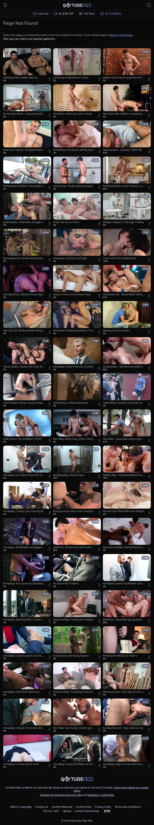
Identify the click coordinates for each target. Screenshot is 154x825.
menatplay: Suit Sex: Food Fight (70, 258)
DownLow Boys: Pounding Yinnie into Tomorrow (73, 692)
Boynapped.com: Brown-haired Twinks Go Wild (24, 258)
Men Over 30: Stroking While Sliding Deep (24, 330)
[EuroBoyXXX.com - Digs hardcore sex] (127, 716)
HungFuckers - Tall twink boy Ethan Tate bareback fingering (123, 366)
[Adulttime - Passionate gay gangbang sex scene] (127, 607)
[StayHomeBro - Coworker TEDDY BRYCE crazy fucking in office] (127, 137)
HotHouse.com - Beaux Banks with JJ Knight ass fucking (123, 294)
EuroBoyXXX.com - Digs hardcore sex (123, 728)
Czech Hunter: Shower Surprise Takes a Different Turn (23, 402)
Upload (67, 811)
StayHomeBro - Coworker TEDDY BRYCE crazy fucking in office (123, 150)
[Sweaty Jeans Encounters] (127, 318)
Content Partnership (87, 811)
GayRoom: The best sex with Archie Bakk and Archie (74, 547)
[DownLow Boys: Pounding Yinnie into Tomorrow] (77, 679)
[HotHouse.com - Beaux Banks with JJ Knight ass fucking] (127, 282)
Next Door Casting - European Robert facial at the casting (24, 150)
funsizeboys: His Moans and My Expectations (73, 150)
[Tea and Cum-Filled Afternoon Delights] (127, 499)
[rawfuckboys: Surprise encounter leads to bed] (127, 390)
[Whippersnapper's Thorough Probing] (127, 210)
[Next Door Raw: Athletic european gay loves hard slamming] (127, 101)
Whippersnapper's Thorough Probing (123, 222)
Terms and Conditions (128, 807)
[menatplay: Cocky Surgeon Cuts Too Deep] (27, 643)
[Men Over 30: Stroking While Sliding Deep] (27, 318)
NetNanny (93, 795)
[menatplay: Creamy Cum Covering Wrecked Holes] (27, 499)
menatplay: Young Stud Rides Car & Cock (73, 764)
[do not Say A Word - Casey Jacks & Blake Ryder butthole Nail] (27, 101)
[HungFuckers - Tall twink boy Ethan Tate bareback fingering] (127, 354)
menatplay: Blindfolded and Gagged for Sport (24, 547)
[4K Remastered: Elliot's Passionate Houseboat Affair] (27, 174)
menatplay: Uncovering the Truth (21, 764)
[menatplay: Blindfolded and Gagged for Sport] (27, 535)
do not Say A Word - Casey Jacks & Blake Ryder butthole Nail (24, 113)
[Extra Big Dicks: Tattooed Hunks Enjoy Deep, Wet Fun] (27, 282)
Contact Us (41, 807)
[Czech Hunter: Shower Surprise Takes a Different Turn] (27, 390)
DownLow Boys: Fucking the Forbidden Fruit (73, 619)
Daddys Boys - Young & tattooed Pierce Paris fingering (123, 475)
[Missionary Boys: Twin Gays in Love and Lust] (127, 679)
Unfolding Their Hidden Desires (20, 77)
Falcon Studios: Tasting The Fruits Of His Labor (24, 366)
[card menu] (49, 79)
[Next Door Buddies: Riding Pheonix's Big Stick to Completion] (127, 535)
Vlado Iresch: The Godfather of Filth (22, 439)
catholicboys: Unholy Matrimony (70, 402)
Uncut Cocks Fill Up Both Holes (119, 258)
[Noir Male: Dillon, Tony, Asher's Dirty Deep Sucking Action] (77, 426)
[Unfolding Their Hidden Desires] (27, 65)
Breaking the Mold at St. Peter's (120, 655)
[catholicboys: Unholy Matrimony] (77, 390)
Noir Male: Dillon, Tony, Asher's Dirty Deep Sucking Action (74, 439)
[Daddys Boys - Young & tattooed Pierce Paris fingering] (127, 463)
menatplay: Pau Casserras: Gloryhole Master (23, 583)
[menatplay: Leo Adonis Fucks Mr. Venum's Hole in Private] (27, 463)
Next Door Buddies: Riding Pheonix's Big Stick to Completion (123, 547)
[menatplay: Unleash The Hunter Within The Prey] (27, 716)
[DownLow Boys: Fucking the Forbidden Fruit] (77, 607)
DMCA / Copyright (21, 807)
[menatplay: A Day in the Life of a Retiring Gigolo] (77, 354)
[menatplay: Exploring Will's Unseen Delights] (27, 607)
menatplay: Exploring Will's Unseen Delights (23, 619)
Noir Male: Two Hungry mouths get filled (74, 728)
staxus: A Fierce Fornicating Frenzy (72, 294)
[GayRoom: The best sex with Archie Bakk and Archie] (77, 535)
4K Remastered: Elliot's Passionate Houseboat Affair (24, 186)
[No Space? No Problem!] (77, 571)
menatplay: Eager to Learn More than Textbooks (123, 764)
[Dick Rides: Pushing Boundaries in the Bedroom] (77, 318)
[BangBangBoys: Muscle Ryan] (77, 463)
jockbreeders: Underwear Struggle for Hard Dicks (24, 222)
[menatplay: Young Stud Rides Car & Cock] (77, 752)
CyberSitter (107, 795)
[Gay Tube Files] (77, 5)
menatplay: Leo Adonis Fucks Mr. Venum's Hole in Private (24, 475)
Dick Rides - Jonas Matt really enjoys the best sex (124, 439)
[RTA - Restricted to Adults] (107, 811)
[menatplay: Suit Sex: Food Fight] (77, 246)
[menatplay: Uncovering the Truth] (27, 752)
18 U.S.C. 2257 (51, 811)
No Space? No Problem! (66, 583)
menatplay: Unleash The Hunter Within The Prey (23, 728)
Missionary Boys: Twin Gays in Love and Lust (123, 692)
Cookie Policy (84, 807)
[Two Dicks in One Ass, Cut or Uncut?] (77, 101)
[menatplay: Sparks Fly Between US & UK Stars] (127, 571)
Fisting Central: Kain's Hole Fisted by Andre (74, 511)
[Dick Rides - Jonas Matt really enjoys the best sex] (127, 426)
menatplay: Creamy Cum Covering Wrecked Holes (23, 511)
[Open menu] (5, 5)
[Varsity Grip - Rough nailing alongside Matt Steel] (77, 174)
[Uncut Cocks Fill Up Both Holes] (127, 246)
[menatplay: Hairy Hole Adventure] (27, 679)
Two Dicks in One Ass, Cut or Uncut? (72, 113)
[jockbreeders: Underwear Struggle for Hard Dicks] (27, 210)
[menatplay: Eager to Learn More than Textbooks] (127, 752)
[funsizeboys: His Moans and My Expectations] (77, 137)
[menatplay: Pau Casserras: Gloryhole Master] (27, 571)
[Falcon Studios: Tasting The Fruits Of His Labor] (27, 354)
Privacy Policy (103, 807)
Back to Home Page (121, 35)
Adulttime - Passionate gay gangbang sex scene (123, 619)
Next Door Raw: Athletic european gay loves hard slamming (123, 113)
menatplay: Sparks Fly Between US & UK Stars (123, 583)
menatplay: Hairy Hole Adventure (21, 692)
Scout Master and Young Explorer (71, 655)
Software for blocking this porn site (61, 795)
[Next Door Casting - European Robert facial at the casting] (27, 137)
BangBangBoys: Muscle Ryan (68, 475)
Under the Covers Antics (66, 222)
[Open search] (148, 5)
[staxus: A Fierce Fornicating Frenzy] (77, 282)
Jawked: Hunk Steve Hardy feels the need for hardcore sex (123, 77)
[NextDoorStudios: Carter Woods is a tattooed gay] (127, 174)
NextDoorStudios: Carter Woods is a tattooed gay (124, 186)
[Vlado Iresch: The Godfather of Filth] (27, 426)
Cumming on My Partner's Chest (70, 77)
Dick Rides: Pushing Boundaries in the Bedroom (73, 330)
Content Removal (62, 807)
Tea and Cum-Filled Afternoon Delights (124, 511)
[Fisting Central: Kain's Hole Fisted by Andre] (77, 499)
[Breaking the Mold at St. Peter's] (127, 643)
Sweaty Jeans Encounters (116, 330)
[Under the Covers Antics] (77, 210)
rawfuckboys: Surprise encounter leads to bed (123, 402)
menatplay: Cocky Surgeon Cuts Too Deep (23, 655)
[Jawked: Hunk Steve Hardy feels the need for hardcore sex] (127, 65)
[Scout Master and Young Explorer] (77, 643)
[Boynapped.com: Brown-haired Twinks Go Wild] (27, 246)
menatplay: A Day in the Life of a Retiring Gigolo (73, 366)
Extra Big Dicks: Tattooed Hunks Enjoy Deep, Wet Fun (23, 294)
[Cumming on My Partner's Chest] (77, 65)
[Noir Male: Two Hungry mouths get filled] (77, 716)
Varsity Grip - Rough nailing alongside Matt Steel (73, 186)
